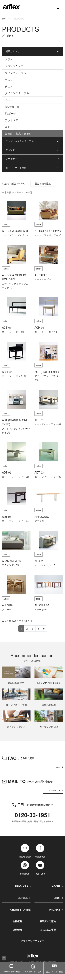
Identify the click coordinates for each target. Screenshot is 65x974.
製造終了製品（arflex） (19, 133)
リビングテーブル (15, 73)
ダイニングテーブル (17, 93)
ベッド (9, 100)
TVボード (10, 113)
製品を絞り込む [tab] (43, 183)
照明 (7, 127)
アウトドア (11, 120)
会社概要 (17, 921)
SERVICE (23, 897)
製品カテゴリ (13, 51)
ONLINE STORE (19, 909)
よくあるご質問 (48, 929)
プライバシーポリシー (32, 940)
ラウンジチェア (14, 66)
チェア (9, 86)
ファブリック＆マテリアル (20, 141)
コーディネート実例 (16, 167)
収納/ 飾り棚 (12, 107)
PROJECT (54, 909)
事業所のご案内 (48, 921)
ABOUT (56, 886)
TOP (4, 18)
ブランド (10, 150)
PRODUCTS (21, 886)
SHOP (57, 897)
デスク (9, 79)
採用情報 (17, 929)
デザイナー (11, 158)
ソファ (9, 59)
